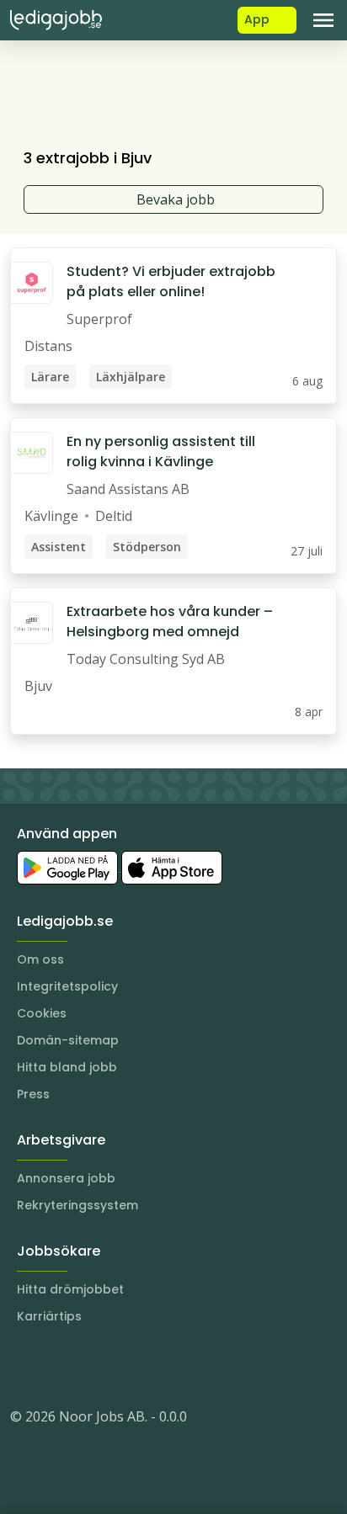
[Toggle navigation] (323, 20)
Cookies (42, 1013)
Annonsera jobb (66, 1178)
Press (33, 1094)
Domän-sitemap (68, 1040)
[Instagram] (23, 1365)
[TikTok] (124, 1365)
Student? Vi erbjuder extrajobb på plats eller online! (171, 281)
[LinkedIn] (57, 1365)
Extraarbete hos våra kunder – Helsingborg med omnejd (170, 621)
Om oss (40, 959)
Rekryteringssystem (77, 1205)
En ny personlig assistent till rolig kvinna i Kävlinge (161, 451)
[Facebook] (90, 1365)
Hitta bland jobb (67, 1067)
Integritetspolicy (67, 986)
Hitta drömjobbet (70, 1289)
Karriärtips (49, 1316)
